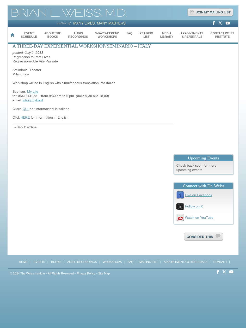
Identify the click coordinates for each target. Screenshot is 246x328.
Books (56, 262)
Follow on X (194, 206)
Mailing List (148, 262)
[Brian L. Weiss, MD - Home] (70, 19)
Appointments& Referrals (191, 35)
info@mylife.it (33, 100)
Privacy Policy (86, 273)
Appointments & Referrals (185, 262)
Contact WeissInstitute (222, 35)
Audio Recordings (82, 262)
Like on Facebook (198, 195)
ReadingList (146, 35)
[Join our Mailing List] (210, 16)
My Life (32, 91)
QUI (26, 109)
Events (39, 262)
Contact (220, 262)
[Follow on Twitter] (221, 23)
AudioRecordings (78, 35)
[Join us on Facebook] (215, 23)
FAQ (129, 33)
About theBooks (52, 35)
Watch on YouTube (199, 217)
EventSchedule (29, 35)
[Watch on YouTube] (229, 23)
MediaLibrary (166, 35)
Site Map (104, 273)
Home (14, 35)
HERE (25, 117)
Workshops (112, 262)
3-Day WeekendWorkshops (107, 35)
